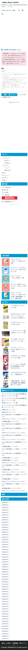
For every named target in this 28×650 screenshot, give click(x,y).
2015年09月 (5, 611)
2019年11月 (5, 537)
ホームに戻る (7, 643)
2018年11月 (5, 554)
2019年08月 (5, 539)
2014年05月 (5, 628)
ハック (6, 168)
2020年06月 (5, 529)
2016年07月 (5, 594)
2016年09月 (5, 591)
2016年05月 (5, 596)
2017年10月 (5, 576)
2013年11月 (5, 638)
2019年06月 (5, 544)
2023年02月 (5, 519)
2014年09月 (5, 626)
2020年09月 (5, 527)
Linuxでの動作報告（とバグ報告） (11, 449)
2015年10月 (5, 609)
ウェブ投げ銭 (5, 195)
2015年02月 (5, 621)
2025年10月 (5, 507)
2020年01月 (5, 532)
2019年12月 (5, 534)
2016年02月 (5, 601)
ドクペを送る (5, 187)
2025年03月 (5, 510)
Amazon (4, 177)
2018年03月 (5, 571)
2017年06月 (5, 581)
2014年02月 (5, 636)
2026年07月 (5, 502)
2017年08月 (5, 579)
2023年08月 (5, 517)
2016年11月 (5, 589)
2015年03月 (5, 618)
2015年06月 (5, 614)
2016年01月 (5, 604)
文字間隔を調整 (6, 421)
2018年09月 (5, 559)
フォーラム (10, 6)
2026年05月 (5, 505)
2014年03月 (5, 633)
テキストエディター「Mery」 (9, 10)
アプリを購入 (5, 192)
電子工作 (7, 170)
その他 (3, 180)
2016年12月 (5, 586)
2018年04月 (5, 569)
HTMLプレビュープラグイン (9, 419)
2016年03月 (5, 599)
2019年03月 (5, 549)
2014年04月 (5, 631)
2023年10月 (5, 515)
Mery (6, 160)
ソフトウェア (5, 158)
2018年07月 (5, 562)
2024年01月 (5, 512)
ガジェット (5, 175)
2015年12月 (5, 606)
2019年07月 (5, 542)
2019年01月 (5, 552)
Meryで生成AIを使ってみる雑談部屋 (11, 414)
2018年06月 (5, 564)
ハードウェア (5, 165)
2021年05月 (5, 524)
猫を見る (4, 190)
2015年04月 (5, 616)
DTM (3, 173)
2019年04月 (5, 547)
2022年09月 (5, 522)
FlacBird (7, 163)
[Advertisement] (14, 30)
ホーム (3, 6)
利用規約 (15, 643)
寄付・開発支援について (8, 201)
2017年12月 (5, 574)
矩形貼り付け (5, 402)
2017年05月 (5, 584)
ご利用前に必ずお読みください (12, 50)
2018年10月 (5, 557)
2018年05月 (5, 566)
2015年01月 (5, 623)
